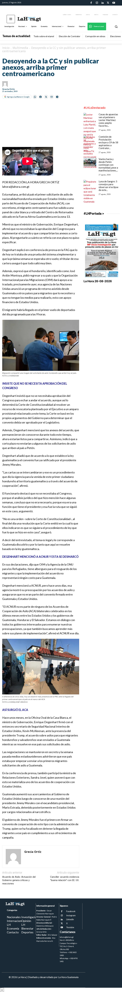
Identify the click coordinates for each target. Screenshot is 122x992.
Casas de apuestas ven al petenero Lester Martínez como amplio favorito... (108, 120)
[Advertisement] (40, 125)
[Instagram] (96, 2)
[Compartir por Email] (51, 96)
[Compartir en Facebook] (40, 96)
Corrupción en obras (95, 36)
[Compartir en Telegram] (57, 96)
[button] (116, 26)
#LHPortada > (94, 213)
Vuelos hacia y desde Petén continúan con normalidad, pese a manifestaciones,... (108, 165)
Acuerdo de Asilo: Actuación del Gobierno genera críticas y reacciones (19, 880)
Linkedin (70, 919)
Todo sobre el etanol (44, 36)
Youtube (70, 927)
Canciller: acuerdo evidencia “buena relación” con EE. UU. (64, 878)
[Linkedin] (102, 2)
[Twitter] (108, 2)
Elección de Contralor (69, 36)
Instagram (71, 915)
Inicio (6, 48)
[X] (62, 923)
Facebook (70, 911)
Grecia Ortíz (8, 89)
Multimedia (20, 48)
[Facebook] (91, 2)
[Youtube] (113, 2)
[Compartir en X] (46, 96)
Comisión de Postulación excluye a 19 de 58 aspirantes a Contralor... (108, 142)
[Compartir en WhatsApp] (35, 96)
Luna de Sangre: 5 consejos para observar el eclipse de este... (108, 185)
